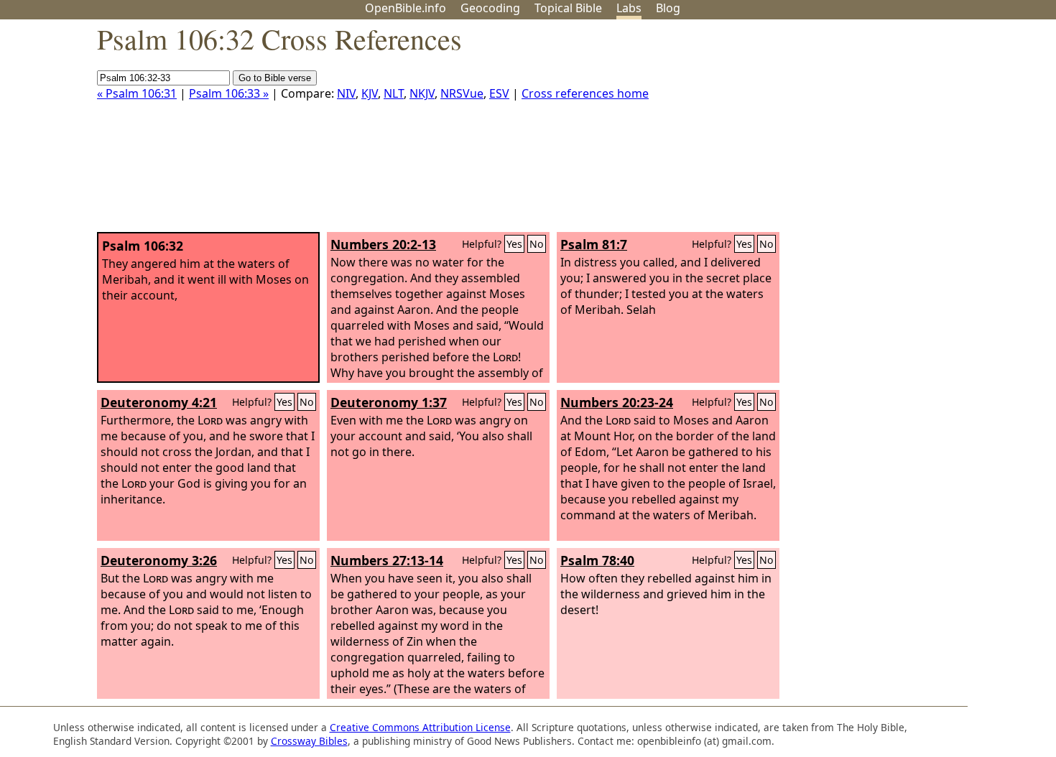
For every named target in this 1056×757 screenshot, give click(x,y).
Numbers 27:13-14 (386, 560)
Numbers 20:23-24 (616, 402)
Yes (514, 244)
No (536, 244)
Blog (668, 8)
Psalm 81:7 (593, 244)
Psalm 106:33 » (229, 93)
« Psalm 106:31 (137, 93)
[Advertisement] (911, 131)
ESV (499, 93)
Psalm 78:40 (597, 560)
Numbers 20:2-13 (383, 244)
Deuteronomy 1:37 (388, 402)
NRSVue (461, 93)
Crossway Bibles (309, 741)
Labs (629, 8)
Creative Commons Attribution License (420, 727)
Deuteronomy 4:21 (159, 402)
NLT (394, 93)
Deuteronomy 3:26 (159, 560)
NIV (346, 93)
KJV (369, 93)
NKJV (422, 93)
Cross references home (585, 93)
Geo (490, 8)
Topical (568, 8)
